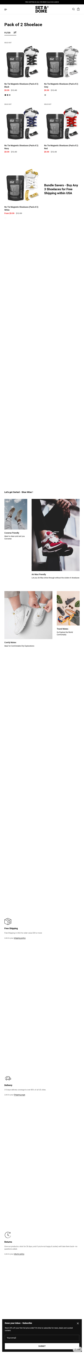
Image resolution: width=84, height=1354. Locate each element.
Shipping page (19, 1095)
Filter (7, 33)
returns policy (19, 1254)
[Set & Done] (42, 9)
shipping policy (19, 938)
